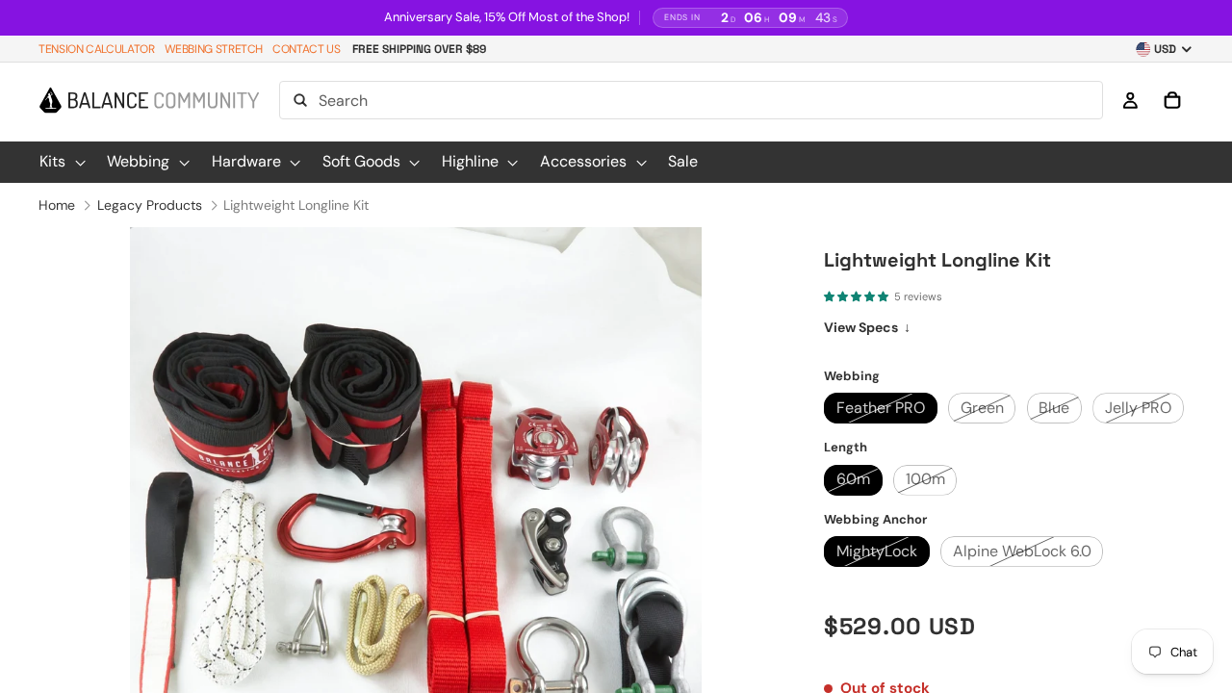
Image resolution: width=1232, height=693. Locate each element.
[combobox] (691, 101)
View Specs (867, 327)
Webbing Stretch (214, 49)
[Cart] (1172, 101)
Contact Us (306, 49)
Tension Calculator (96, 49)
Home (56, 205)
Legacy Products (149, 205)
